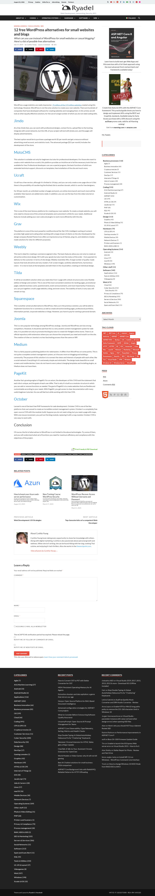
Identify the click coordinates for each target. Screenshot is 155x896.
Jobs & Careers (109, 181)
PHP (105, 207)
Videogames (108, 279)
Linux (106, 258)
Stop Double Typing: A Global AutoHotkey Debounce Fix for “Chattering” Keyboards (118, 693)
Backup (117, 340)
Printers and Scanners (112, 243)
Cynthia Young (31, 45)
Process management (111, 184)
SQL (105, 210)
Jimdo (18, 121)
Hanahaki (39, 892)
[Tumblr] (130, 2)
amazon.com (132, 127)
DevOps (107, 175)
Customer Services (110, 172)
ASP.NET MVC (107, 340)
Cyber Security (109, 288)
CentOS (128, 340)
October (20, 399)
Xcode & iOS (108, 213)
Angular (131, 333)
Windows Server (119, 363)
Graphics (107, 219)
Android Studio (109, 193)
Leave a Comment (44, 45)
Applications (108, 273)
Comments (109, 384)
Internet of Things (110, 178)
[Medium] (127, 2)
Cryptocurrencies (110, 169)
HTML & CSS (108, 202)
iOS (105, 255)
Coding (33, 18)
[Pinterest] (136, 2)
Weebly (20, 247)
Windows (107, 264)
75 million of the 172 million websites (67, 105)
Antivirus (106, 336)
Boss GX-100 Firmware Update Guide (122, 739)
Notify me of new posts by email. (29, 647)
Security (116, 356)
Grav (17, 224)
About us (20, 18)
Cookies (37, 2)
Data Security (109, 290)
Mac (104, 350)
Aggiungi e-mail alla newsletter (30, 626)
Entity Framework (109, 343)
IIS (117, 346)
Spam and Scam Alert (111, 305)
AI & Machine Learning (112, 190)
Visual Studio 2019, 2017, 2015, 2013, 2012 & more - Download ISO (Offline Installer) (121, 683)
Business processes (111, 161)
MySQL (105, 353)
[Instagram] (133, 2)
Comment (19, 575)
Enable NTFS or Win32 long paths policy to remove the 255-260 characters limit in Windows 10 (121, 709)
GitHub (126, 343)
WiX (80, 454)
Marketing (127, 350)
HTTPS (111, 346)
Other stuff (107, 267)
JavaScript (107, 205)
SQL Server (130, 356)
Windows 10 (107, 363)
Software (83, 18)
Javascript (128, 346)
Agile (106, 164)
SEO (123, 356)
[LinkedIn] (123, 2)
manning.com (118, 127)
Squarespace (24, 298)
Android (107, 252)
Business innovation (111, 166)
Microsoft (136, 350)
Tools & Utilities (33, 26)
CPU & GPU (108, 231)
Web (95, 18)
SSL (138, 356)
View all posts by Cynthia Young (44, 551)
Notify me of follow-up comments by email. (34, 640)
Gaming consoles (110, 234)
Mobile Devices (109, 237)
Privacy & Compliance (112, 293)
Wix (17, 204)
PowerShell (125, 353)
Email (17, 616)
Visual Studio (112, 359)
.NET (104, 333)
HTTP (105, 346)
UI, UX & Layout (109, 225)
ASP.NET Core (124, 336)
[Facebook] (120, 2)
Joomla (19, 318)
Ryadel (31, 892)
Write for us (46, 2)
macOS (106, 261)
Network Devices (110, 240)
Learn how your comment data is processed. (61, 657)
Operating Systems (50, 18)
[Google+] (114, 2)
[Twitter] (108, 2)
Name (17, 605)
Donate (64, 2)
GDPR (119, 343)
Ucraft (19, 175)
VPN (120, 359)
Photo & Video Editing (112, 222)
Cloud (106, 285)
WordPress (88, 454)
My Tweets (106, 135)
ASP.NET (107, 196)
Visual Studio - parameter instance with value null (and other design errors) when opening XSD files (119, 719)
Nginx (112, 353)
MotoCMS (22, 152)
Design (106, 217)
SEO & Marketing (110, 296)
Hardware (68, 18)
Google (133, 343)
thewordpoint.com (83, 546)
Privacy (30, 2)
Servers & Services (20, 26)
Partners (71, 2)
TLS (104, 359)
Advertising (55, 2)
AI (118, 333)
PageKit (20, 373)
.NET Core (112, 333)
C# (105, 199)
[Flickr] (139, 2)
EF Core (136, 340)
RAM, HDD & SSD (110, 246)
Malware (118, 350)
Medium (20, 344)
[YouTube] (111, 2)
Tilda (18, 272)
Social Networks (110, 302)
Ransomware (107, 356)
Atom (105, 381)
